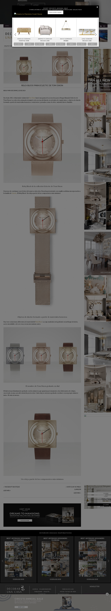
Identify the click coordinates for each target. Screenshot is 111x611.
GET (19, 44)
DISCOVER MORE (55, 12)
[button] (95, 34)
